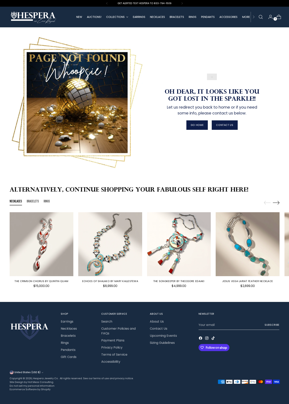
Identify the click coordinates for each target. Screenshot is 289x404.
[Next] (182, 3)
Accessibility (110, 361)
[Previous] (107, 3)
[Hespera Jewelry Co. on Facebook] (201, 338)
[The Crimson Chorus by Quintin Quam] (42, 244)
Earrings (67, 321)
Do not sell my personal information (32, 385)
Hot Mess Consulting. (41, 382)
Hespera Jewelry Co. (46, 378)
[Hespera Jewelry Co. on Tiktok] (213, 338)
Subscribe (272, 325)
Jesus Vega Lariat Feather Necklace (247, 281)
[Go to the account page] (269, 17)
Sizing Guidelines (162, 342)
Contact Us (158, 328)
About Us (157, 321)
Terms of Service (114, 354)
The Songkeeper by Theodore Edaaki (178, 281)
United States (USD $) (27, 372)
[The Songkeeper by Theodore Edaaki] (179, 244)
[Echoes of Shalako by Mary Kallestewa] (110, 244)
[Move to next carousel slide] (276, 202)
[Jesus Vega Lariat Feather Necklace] (248, 244)
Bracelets (68, 335)
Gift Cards (68, 357)
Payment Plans (112, 340)
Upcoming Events (163, 335)
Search (106, 321)
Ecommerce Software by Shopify (30, 389)
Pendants (68, 350)
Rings (65, 342)
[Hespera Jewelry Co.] (40, 17)
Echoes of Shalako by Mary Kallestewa (110, 281)
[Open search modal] (261, 17)
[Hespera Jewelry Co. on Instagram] (207, 338)
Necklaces (69, 328)
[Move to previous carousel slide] (267, 202)
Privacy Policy (111, 347)
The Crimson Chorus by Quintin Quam (41, 281)
